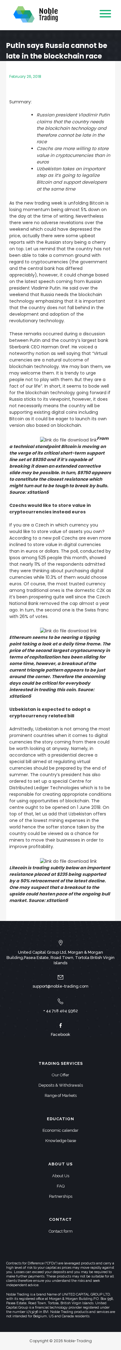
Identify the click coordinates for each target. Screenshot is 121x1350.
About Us (60, 1175)
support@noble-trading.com (60, 986)
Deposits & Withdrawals (60, 1085)
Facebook (60, 1034)
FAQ (61, 1186)
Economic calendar (60, 1130)
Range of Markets (61, 1095)
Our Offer (60, 1075)
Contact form (61, 1231)
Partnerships (60, 1196)
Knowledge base (60, 1140)
